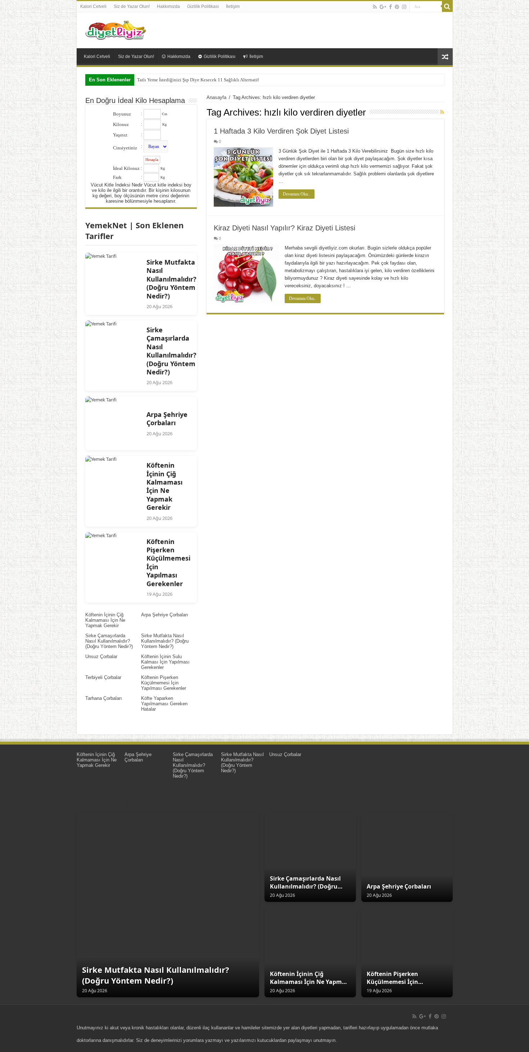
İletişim (233, 6)
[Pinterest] (397, 7)
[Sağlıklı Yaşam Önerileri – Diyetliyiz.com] (116, 28)
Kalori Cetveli (93, 6)
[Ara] (447, 6)
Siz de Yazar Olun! (132, 6)
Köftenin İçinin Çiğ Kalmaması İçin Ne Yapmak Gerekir (105, 620)
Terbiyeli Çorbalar (103, 677)
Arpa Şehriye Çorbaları (164, 614)
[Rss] (374, 7)
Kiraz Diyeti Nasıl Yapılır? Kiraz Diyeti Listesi (284, 228)
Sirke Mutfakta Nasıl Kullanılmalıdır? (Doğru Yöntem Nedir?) (165, 641)
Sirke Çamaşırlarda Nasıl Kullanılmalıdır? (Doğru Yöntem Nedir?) (109, 641)
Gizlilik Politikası (203, 6)
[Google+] (383, 7)
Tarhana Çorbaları (103, 698)
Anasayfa (216, 97)
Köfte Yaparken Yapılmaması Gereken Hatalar (164, 704)
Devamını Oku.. (296, 194)
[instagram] (404, 7)
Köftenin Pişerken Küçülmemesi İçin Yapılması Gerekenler (163, 683)
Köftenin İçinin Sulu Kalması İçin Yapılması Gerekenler (165, 662)
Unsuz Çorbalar (101, 656)
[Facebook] (390, 7)
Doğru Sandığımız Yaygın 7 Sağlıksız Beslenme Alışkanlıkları (197, 79)
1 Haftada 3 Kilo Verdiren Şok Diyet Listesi (281, 131)
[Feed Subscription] (442, 112)
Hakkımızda (168, 6)
